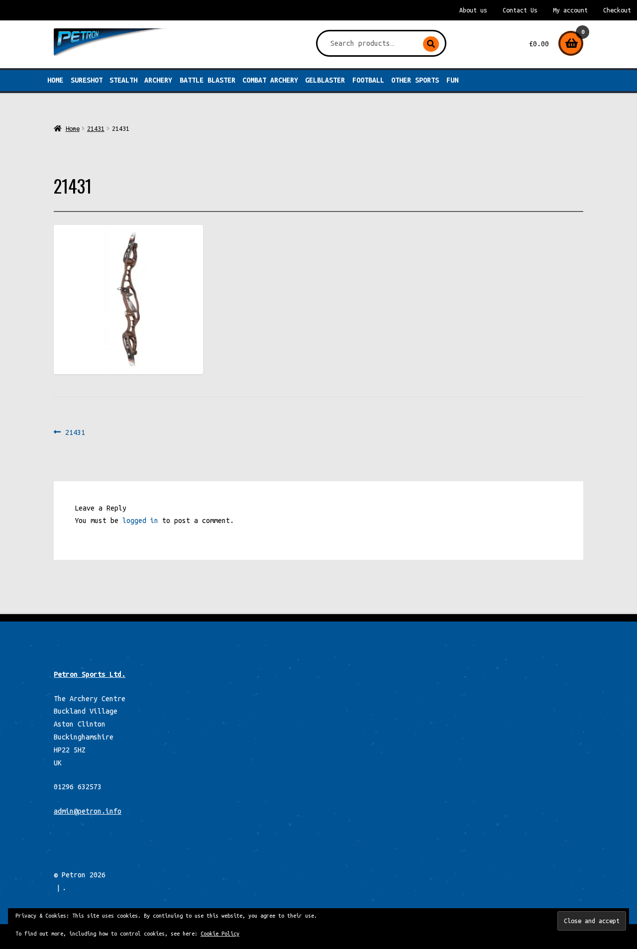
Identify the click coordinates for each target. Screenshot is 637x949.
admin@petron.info (87, 811)
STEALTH (123, 80)
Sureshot (87, 80)
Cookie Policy (220, 934)
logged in (140, 521)
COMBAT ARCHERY (270, 80)
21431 (96, 128)
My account (570, 10)
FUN (452, 80)
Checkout (617, 10)
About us (473, 10)
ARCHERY (158, 80)
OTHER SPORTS (415, 80)
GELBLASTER (325, 80)
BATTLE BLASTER (207, 80)
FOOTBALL (368, 80)
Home (55, 80)
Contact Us (520, 10)
